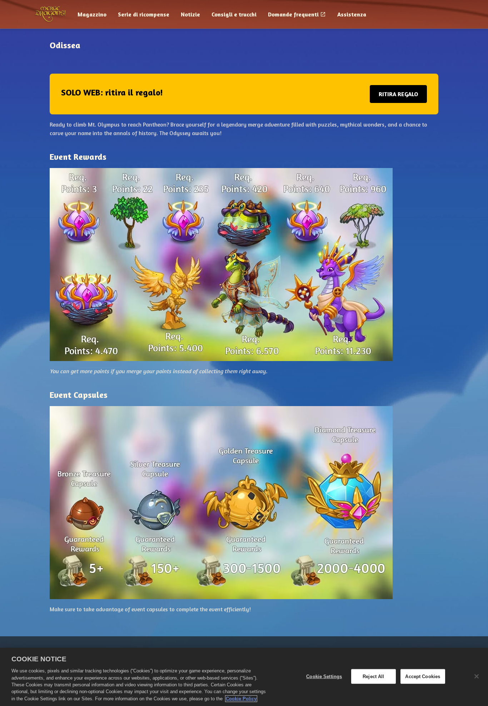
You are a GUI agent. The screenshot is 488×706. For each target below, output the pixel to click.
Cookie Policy (241, 698)
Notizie (190, 14)
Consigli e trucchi (234, 14)
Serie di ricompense (143, 14)
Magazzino (92, 14)
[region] (244, 677)
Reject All (373, 676)
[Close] (476, 676)
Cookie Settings (324, 676)
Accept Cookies (422, 676)
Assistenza (351, 14)
